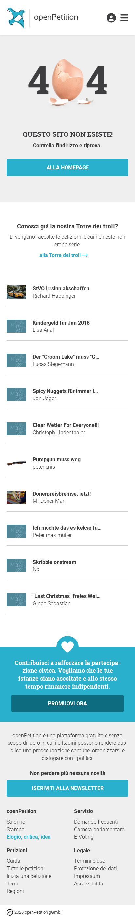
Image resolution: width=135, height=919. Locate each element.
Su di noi (17, 822)
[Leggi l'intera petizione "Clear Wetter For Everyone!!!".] (16, 431)
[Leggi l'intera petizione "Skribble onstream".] (16, 568)
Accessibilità (88, 884)
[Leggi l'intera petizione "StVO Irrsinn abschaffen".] (16, 295)
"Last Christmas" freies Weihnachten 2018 (82, 596)
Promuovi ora (67, 703)
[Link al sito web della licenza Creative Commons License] (10, 912)
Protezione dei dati (95, 868)
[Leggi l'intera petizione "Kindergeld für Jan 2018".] (16, 329)
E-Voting (84, 837)
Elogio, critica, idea (29, 837)
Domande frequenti (96, 822)
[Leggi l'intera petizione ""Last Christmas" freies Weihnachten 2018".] (16, 602)
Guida (13, 861)
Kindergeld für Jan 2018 (61, 323)
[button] (111, 18)
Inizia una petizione (29, 876)
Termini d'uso (89, 861)
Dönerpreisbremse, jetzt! (62, 494)
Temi (12, 884)
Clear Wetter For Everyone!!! (66, 425)
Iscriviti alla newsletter (68, 788)
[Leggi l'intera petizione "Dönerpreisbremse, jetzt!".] (16, 500)
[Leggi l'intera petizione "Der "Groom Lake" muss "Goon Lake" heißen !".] (16, 363)
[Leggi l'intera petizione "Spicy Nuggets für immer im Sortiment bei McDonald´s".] (16, 397)
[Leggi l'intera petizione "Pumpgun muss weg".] (16, 466)
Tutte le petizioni (26, 868)
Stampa (16, 829)
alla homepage (68, 167)
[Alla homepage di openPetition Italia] (43, 17)
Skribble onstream (54, 562)
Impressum (87, 876)
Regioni (15, 891)
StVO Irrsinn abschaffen (61, 288)
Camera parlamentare (99, 829)
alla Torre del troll (60, 255)
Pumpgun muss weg (57, 459)
